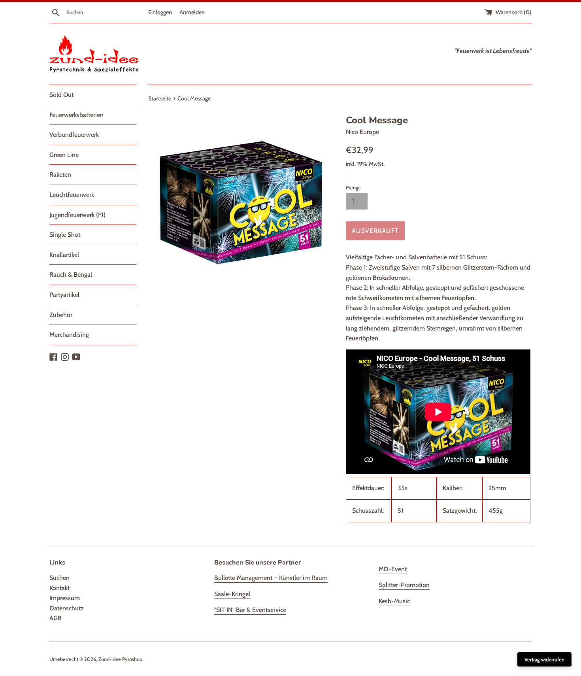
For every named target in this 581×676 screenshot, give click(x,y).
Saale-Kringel (232, 594)
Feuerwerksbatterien (76, 115)
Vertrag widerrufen (544, 659)
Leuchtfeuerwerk (71, 194)
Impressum (64, 598)
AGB (55, 618)
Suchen (59, 578)
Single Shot (64, 234)
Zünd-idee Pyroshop (120, 659)
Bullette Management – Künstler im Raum (271, 578)
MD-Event (393, 569)
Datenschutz (66, 608)
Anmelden (192, 12)
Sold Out (61, 94)
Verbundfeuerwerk (74, 134)
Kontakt (59, 588)
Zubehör (60, 315)
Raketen (60, 174)
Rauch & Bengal (70, 274)
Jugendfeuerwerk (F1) (77, 215)
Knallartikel (64, 255)
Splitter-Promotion (404, 585)
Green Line (64, 155)
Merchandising (69, 334)
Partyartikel (64, 294)
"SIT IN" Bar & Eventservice (250, 610)
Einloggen (160, 12)
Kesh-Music (394, 601)
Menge (353, 188)
